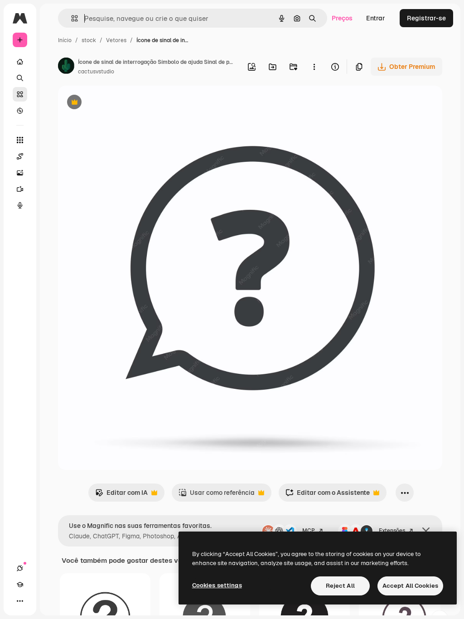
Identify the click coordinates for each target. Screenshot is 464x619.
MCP (308, 530)
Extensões (392, 530)
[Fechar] (425, 531)
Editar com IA (121, 495)
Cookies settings (217, 585)
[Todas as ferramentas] (20, 140)
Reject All (340, 586)
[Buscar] (20, 78)
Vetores (116, 40)
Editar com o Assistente (327, 495)
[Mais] (20, 601)
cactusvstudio (96, 71)
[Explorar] (20, 110)
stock (89, 40)
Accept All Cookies (410, 586)
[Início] (20, 61)
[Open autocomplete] (70, 18)
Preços (342, 18)
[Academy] (20, 584)
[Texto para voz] (20, 205)
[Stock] (20, 94)
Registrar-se (426, 18)
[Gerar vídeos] (20, 189)
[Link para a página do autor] (66, 67)
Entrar (375, 18)
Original (116, 103)
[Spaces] (20, 156)
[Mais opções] (314, 67)
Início (65, 40)
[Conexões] (20, 568)
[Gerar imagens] (20, 172)
